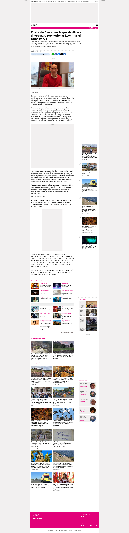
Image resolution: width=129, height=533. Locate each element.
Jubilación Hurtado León (94, 1)
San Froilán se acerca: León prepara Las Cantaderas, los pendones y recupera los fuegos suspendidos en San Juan (63, 487)
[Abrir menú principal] (97, 25)
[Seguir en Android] (81, 516)
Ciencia (53, 28)
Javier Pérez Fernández (82, 419)
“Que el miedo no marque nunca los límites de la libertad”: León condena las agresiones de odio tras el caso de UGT (41, 402)
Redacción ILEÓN (56, 405)
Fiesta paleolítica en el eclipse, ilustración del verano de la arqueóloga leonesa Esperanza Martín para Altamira (39, 423)
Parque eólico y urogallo (70, 1)
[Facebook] (55, 54)
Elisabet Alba (33, 384)
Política (39, 28)
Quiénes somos (50, 530)
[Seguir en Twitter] (83, 525)
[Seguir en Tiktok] (92, 525)
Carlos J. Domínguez (35, 448)
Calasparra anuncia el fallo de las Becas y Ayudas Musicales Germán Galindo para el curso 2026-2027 (82, 305)
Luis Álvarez (55, 359)
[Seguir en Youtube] (91, 525)
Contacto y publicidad (77, 530)
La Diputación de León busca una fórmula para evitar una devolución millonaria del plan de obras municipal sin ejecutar (63, 380)
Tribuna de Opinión (83, 380)
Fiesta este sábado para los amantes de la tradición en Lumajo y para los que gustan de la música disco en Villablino (63, 356)
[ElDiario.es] (93, 28)
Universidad (59, 28)
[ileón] (40, 515)
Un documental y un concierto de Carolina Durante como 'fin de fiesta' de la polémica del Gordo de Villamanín (63, 423)
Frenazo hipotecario (51, 1)
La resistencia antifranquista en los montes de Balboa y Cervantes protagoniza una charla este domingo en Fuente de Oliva (40, 356)
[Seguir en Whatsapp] (94, 525)
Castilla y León (71, 28)
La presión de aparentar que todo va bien (84, 409)
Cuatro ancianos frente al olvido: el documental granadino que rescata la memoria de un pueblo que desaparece (83, 320)
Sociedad (49, 28)
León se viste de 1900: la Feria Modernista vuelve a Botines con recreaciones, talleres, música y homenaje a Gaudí (40, 444)
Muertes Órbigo (63, 1)
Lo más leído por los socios (38, 338)
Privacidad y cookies (63, 530)
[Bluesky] (58, 54)
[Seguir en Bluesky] (81, 525)
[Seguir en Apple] (83, 516)
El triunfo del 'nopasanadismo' (83, 417)
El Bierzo (65, 28)
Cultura (44, 28)
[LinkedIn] (64, 54)
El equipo (56, 530)
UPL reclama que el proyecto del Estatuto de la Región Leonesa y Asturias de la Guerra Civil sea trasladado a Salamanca (62, 444)
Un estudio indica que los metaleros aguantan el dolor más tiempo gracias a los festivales (89, 247)
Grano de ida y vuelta (57, 1)
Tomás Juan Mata (85, 175)
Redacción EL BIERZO (35, 359)
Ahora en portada (35, 363)
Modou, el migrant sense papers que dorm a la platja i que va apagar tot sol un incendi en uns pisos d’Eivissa (83, 313)
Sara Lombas (55, 426)
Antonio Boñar (83, 394)
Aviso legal (70, 530)
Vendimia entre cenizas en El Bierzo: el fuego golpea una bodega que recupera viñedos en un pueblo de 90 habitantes (41, 380)
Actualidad (34, 28)
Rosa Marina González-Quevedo (84, 412)
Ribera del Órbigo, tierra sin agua (88, 172)
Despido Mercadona (84, 1)
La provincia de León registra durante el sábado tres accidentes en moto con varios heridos (41, 486)
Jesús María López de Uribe (36, 426)
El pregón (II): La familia (83, 392)
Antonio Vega (56, 384)
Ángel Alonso (82, 401)
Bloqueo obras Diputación (43, 1)
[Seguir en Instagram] (88, 525)
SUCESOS (88, 1)
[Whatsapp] (52, 54)
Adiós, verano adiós (84, 399)
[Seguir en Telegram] (86, 525)
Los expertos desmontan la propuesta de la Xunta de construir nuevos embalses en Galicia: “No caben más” (83, 328)
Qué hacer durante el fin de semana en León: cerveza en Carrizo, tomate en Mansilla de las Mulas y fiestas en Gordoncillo (63, 402)
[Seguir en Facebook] (85, 525)
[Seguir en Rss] (96, 525)
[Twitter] (61, 54)
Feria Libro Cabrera (77, 1)
